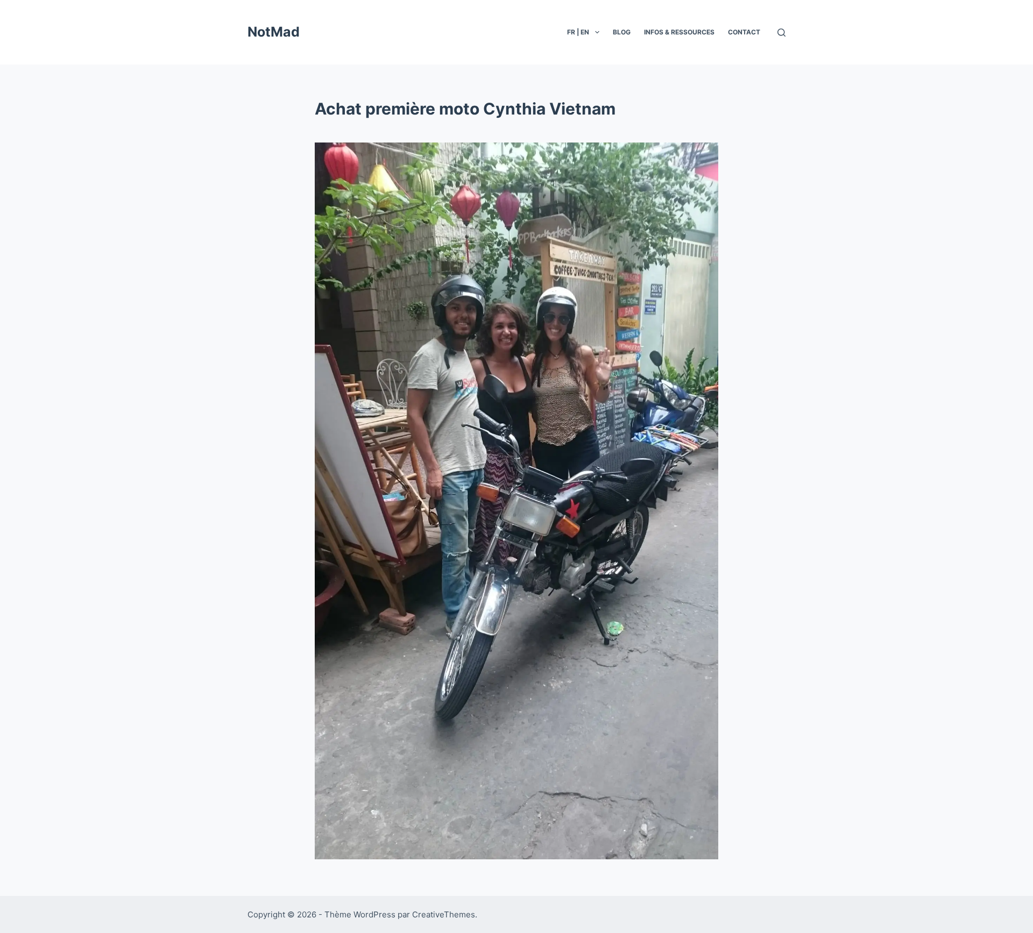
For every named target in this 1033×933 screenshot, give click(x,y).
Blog (622, 32)
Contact (744, 32)
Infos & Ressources (679, 32)
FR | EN (578, 32)
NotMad (273, 32)
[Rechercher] (781, 33)
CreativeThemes (443, 914)
